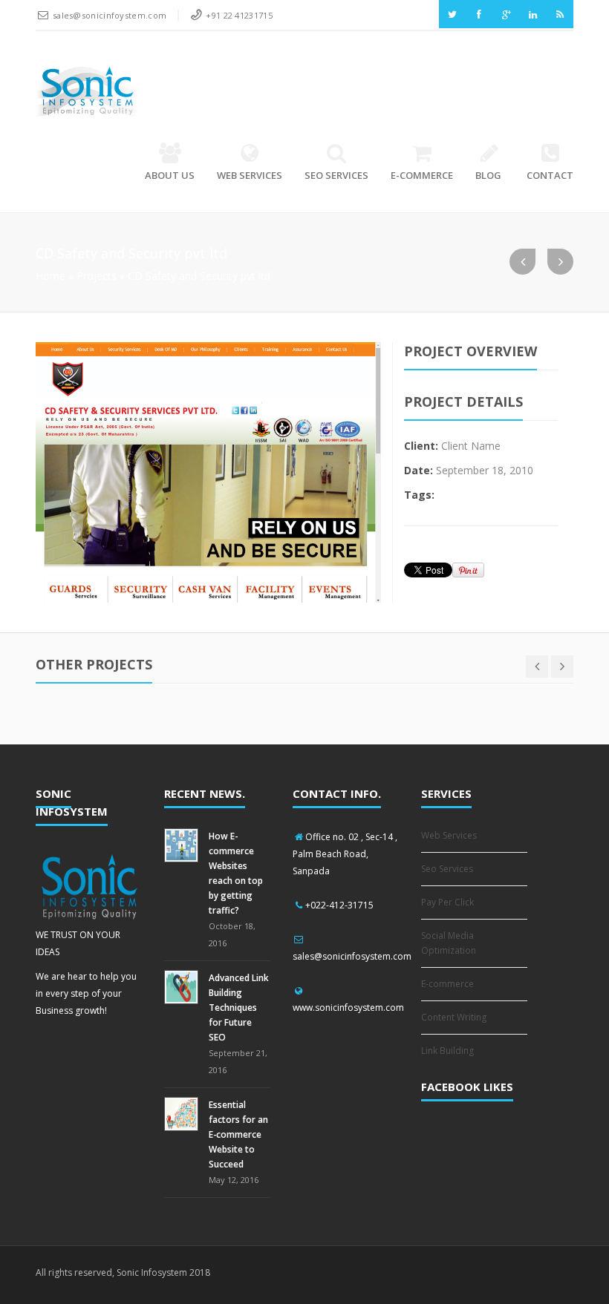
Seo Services (336, 175)
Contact (550, 175)
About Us (170, 175)
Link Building (447, 1050)
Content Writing (453, 1017)
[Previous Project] (522, 262)
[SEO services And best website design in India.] (87, 90)
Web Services (249, 175)
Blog (488, 175)
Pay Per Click (447, 902)
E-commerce (422, 175)
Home (50, 276)
